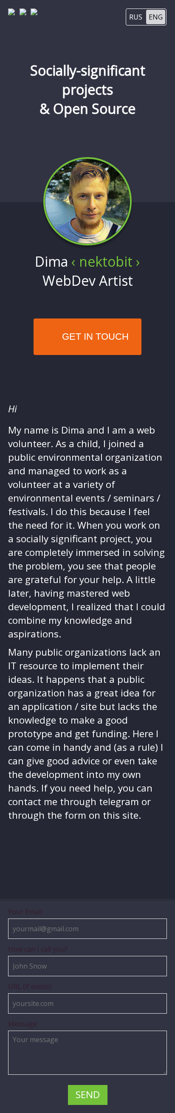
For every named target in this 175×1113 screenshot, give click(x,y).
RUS (135, 17)
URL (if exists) (29, 986)
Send (88, 1094)
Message (22, 1023)
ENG (156, 17)
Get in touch (94, 336)
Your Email (25, 911)
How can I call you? (38, 949)
